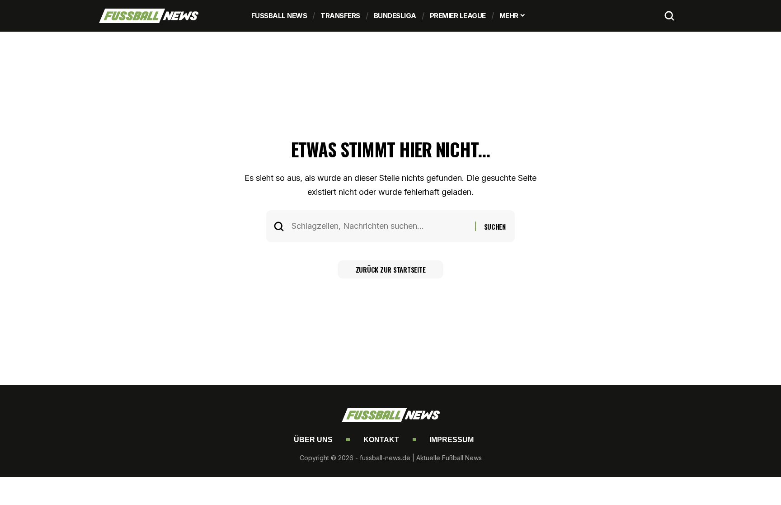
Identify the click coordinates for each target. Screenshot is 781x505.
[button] (669, 16)
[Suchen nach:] (380, 226)
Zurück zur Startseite (391, 269)
